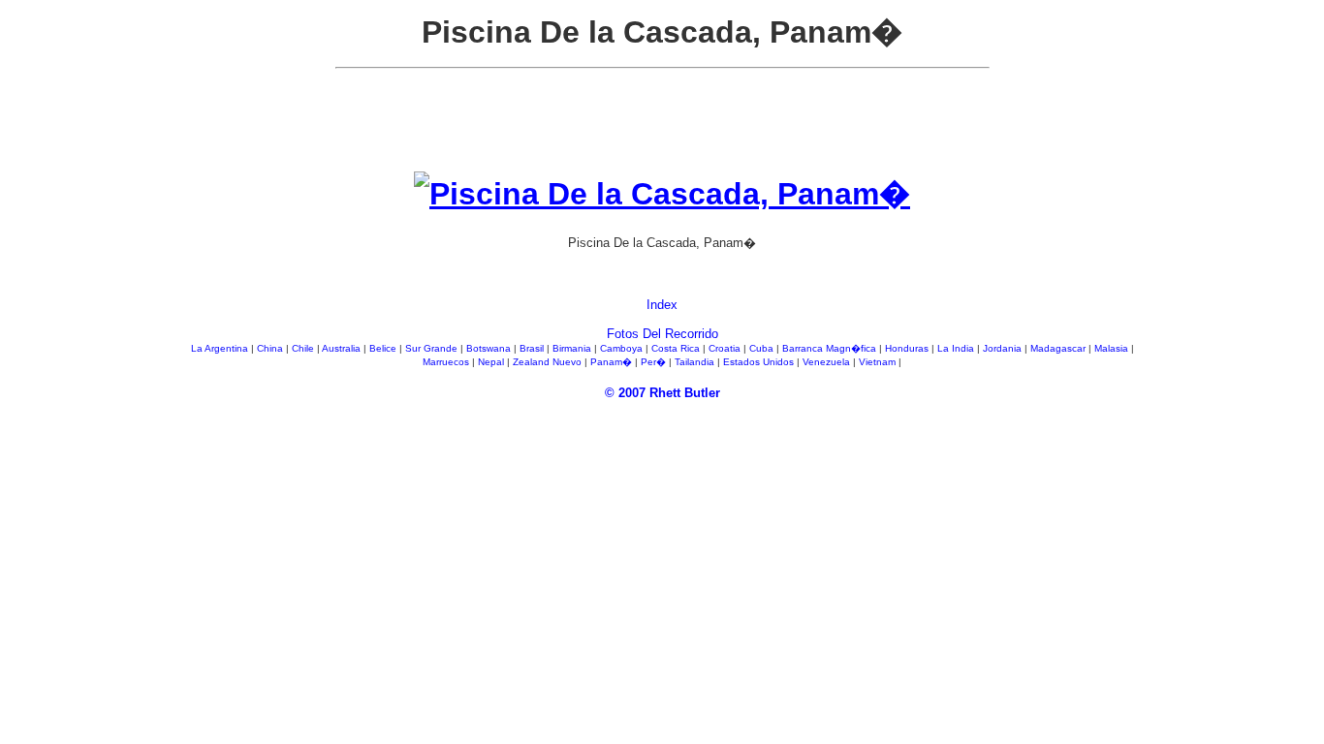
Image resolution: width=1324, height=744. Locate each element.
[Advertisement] (662, 127)
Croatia (726, 348)
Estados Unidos (760, 361)
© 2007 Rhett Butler (662, 393)
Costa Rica (677, 348)
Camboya (623, 348)
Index (662, 304)
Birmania (573, 348)
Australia (342, 348)
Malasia (1112, 348)
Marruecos (447, 361)
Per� (655, 361)
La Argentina (221, 348)
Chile (304, 348)
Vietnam (878, 361)
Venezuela (828, 361)
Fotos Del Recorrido (662, 333)
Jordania (1004, 348)
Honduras (908, 348)
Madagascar (1059, 348)
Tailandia (696, 361)
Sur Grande (432, 348)
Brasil (533, 348)
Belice (384, 348)
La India (957, 348)
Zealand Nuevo (548, 361)
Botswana (490, 348)
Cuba (762, 348)
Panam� (612, 361)
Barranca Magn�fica (830, 348)
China (271, 348)
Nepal (492, 361)
